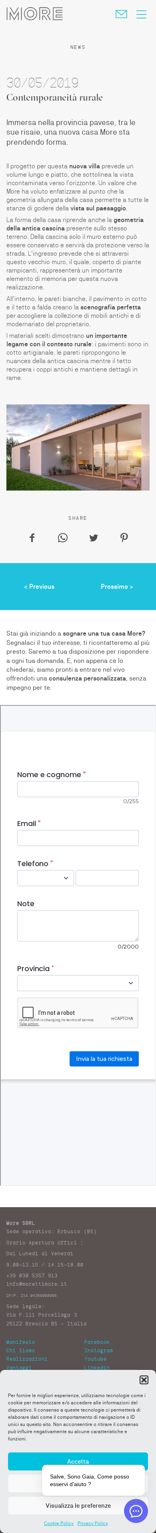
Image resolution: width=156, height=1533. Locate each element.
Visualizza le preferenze (78, 1505)
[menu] (141, 13)
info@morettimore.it (36, 1284)
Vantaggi (19, 1368)
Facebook (97, 1342)
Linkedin (97, 1368)
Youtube (95, 1359)
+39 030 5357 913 (32, 1275)
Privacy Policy (93, 1523)
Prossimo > (117, 586)
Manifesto (20, 1342)
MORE (34, 13)
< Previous (39, 586)
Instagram (98, 1350)
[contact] (124, 13)
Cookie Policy (59, 1523)
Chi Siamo (20, 1350)
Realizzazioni (27, 1359)
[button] (144, 1380)
